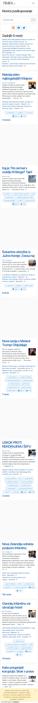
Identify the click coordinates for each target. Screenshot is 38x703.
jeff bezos (26, 384)
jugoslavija (9, 197)
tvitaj (23, 116)
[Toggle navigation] (33, 3)
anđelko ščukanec (12, 482)
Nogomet (9, 260)
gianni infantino (10, 584)
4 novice (6, 120)
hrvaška (7, 194)
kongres (20, 651)
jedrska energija (10, 200)
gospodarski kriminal (25, 488)
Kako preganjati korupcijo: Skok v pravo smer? (18, 671)
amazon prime (25, 387)
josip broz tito (30, 200)
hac (20, 478)
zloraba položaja (27, 482)
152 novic (6, 594)
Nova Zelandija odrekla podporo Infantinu (17, 546)
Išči (33, 20)
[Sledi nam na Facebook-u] (18, 27)
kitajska (20, 112)
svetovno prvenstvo (20, 587)
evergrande (10, 112)
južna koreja (28, 285)
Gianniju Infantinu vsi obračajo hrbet (16, 605)
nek (33, 194)
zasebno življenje (25, 377)
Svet (8, 176)
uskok (7, 492)
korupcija (16, 492)
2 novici (6, 495)
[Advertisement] (19, 144)
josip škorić (28, 478)
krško (20, 200)
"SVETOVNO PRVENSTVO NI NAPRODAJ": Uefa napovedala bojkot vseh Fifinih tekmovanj (18, 630)
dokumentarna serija (13, 380)
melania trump (14, 384)
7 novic (5, 394)
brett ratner (11, 390)
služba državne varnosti (20, 194)
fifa (20, 584)
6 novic (5, 292)
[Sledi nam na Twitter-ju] (24, 27)
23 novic (6, 658)
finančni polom (13, 387)
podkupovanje (27, 380)
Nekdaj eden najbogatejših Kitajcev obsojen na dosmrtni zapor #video (17, 80)
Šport (3, 260)
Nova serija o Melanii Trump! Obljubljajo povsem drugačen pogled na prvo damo (16, 347)
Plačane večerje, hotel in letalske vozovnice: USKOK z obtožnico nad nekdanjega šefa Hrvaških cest (17, 472)
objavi (16, 116)
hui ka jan (29, 112)
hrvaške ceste (25, 485)
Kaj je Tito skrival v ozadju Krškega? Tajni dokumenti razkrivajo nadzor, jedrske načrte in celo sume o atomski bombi (18, 57)
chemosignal (11, 488)
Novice (4, 83)
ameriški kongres (13, 648)
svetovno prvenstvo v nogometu (17, 644)
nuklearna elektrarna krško (25, 197)
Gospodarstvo (11, 83)
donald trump (29, 584)
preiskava (11, 651)
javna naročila (11, 478)
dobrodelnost (12, 377)
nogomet (9, 285)
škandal (18, 285)
